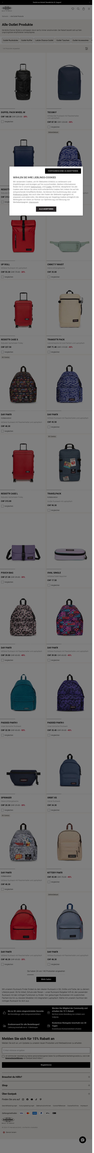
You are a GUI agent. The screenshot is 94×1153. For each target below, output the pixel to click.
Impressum (33, 202)
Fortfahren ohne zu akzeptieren (63, 171)
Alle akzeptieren (46, 209)
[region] (46, 191)
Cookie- (49, 187)
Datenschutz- (36, 187)
